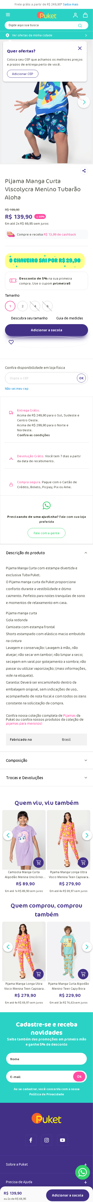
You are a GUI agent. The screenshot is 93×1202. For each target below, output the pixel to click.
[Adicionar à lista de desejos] (46, 342)
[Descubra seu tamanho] (26, 318)
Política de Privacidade (46, 1094)
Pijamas (69, 715)
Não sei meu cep (17, 388)
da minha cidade (32, 35)
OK (81, 378)
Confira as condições (33, 435)
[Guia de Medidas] (66, 318)
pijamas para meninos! (24, 723)
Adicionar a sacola (46, 330)
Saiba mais (70, 4)
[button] (10, 306)
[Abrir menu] (8, 15)
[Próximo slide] (84, 102)
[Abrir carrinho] (85, 15)
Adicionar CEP (22, 74)
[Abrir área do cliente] (73, 15)
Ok (79, 1076)
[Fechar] (80, 48)
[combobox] (46, 26)
